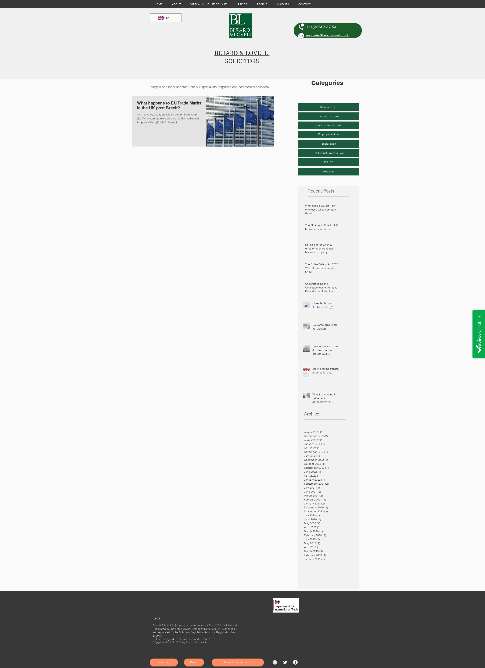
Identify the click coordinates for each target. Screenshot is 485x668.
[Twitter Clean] (285, 662)
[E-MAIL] (301, 35)
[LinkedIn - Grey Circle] (275, 662)
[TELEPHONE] (301, 26)
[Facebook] (295, 662)
